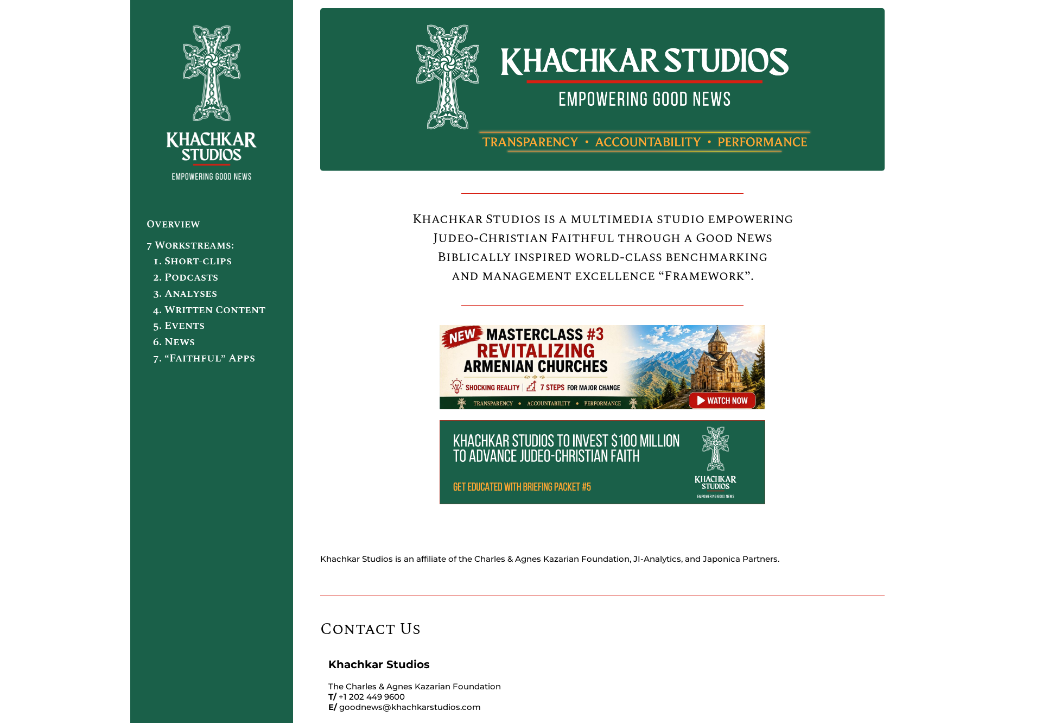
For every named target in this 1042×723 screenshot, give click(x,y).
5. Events (179, 326)
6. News (174, 342)
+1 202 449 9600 (372, 697)
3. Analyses (185, 294)
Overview (173, 224)
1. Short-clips (192, 261)
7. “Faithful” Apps (204, 358)
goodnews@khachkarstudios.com (410, 707)
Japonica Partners (740, 559)
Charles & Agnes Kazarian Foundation (552, 559)
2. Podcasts (185, 277)
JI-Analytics (657, 559)
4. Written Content (209, 310)
